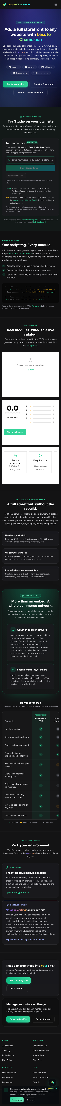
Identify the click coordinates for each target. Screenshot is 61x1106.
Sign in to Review (15, 432)
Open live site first (15, 176)
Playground (36, 306)
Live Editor (7, 1060)
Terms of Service (40, 1077)
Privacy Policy (39, 1072)
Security (36, 1082)
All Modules (7, 1045)
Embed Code (8, 1055)
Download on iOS (18, 1019)
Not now (30, 1100)
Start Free (37, 1060)
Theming (6, 1050)
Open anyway (16, 1100)
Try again (30, 369)
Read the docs (17, 988)
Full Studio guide (40, 222)
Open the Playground (43, 84)
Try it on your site (15, 84)
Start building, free (19, 980)
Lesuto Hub (7, 1077)
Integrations (38, 1055)
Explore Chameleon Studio (30, 92)
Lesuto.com (7, 1082)
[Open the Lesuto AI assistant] (52, 1083)
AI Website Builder (41, 1050)
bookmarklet (18, 200)
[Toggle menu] (55, 4)
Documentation (9, 1072)
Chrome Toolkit (31, 200)
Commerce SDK (40, 1045)
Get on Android (43, 1019)
